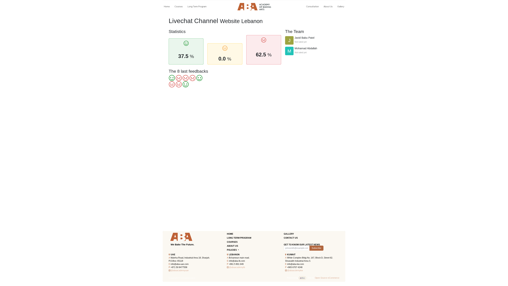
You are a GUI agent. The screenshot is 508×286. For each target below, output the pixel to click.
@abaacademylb (237, 267)
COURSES (232, 242)
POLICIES (232, 250)
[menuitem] (167, 6)
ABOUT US (232, 246)
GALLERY (289, 234)
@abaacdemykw (295, 270)
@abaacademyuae (180, 270)
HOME (230, 234)
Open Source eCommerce (327, 278)
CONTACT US (291, 238)
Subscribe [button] (316, 248)
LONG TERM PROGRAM (239, 238)
